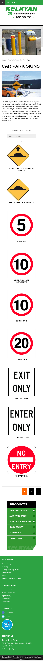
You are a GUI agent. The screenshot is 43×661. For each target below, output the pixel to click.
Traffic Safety (13, 60)
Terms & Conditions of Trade (12, 578)
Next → (38, 491)
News (4, 575)
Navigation (12, 2)
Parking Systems (18, 510)
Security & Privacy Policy (10, 570)
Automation (15, 533)
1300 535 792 (23, 17)
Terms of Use (6, 573)
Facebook (9, 613)
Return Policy (6, 564)
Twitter (8, 617)
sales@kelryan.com (24, 13)
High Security (16, 527)
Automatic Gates (18, 516)
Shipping (5, 567)
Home (4, 60)
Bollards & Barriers (20, 521)
